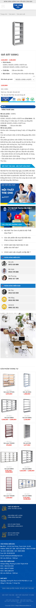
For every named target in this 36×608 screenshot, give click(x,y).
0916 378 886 (13, 272)
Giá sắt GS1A (27, 392)
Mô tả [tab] (3, 106)
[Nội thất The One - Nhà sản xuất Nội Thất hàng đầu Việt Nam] (18, 6)
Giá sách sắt (21, 14)
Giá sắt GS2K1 (27, 417)
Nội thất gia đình (25, 600)
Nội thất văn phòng (12, 600)
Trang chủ (3, 14)
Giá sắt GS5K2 (27, 469)
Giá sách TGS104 (9, 443)
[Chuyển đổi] (2, 231)
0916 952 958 (13, 300)
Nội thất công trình (26, 601)
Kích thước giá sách (7, 79)
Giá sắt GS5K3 (9, 417)
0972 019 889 (13, 264)
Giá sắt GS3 (27, 443)
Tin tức (19, 602)
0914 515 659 (13, 293)
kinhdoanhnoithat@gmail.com (13, 555)
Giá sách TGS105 (9, 496)
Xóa (34, 76)
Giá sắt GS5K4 (9, 469)
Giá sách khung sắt (20, 95)
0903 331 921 (13, 307)
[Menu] (3, 6)
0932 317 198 (13, 279)
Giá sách (12, 14)
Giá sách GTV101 (9, 392)
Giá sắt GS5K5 (27, 496)
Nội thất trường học (12, 601)
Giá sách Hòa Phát (9, 95)
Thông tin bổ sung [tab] (7, 109)
